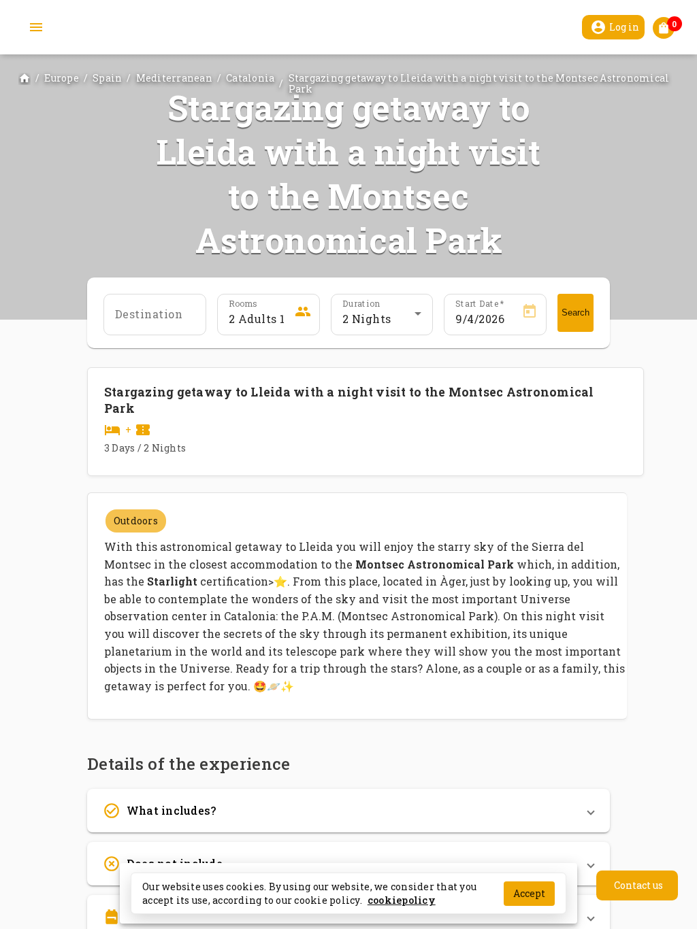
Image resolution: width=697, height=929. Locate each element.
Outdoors (136, 520)
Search (575, 312)
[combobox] (382, 319)
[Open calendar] (529, 313)
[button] (348, 810)
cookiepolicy (402, 899)
